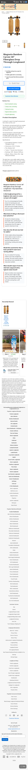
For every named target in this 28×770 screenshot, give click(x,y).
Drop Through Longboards (14, 673)
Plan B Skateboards (14, 576)
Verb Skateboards (14, 598)
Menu (4, 2)
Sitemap (14, 654)
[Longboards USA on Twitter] (18, 715)
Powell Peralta (14, 579)
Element (14, 540)
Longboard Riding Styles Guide (14, 616)
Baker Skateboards (14, 523)
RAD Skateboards (14, 583)
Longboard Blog (14, 642)
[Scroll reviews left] (3, 353)
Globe (14, 550)
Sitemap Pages (14, 657)
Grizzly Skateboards (14, 552)
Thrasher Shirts (14, 689)
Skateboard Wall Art (14, 680)
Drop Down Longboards (14, 668)
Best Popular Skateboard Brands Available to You (14, 652)
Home (3, 11)
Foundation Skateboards (14, 545)
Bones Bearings (14, 708)
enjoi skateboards (14, 543)
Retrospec (14, 502)
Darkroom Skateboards (14, 533)
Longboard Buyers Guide (14, 611)
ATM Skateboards (14, 521)
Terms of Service (14, 635)
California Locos (14, 490)
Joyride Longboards (14, 500)
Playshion (14, 498)
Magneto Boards (14, 495)
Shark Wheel (14, 505)
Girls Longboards (14, 687)
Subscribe (4, 739)
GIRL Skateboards (14, 547)
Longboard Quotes (14, 647)
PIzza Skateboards (14, 574)
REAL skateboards (14, 588)
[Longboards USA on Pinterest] (10, 715)
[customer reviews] (14, 65)
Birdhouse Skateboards (14, 528)
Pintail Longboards (14, 663)
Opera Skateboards (14, 569)
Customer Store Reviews (11, 96)
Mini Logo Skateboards (14, 567)
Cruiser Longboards (14, 670)
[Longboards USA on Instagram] (6, 715)
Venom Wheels (14, 703)
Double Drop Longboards (14, 675)
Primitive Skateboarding (14, 581)
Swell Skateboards (14, 593)
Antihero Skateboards (14, 519)
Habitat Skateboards (14, 555)
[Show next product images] (6, 41)
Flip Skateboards (14, 586)
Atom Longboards (14, 488)
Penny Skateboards (14, 571)
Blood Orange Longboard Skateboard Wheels (14, 701)
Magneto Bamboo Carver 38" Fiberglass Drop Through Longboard (6, 319)
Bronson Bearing (14, 706)
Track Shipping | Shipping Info (14, 623)
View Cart (14, 621)
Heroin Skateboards (14, 559)
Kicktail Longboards (14, 665)
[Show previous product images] (3, 41)
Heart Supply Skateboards (14, 557)
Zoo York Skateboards (14, 600)
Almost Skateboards (14, 516)
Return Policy (14, 637)
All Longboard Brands (14, 649)
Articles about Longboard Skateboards (14, 640)
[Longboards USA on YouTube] (14, 715)
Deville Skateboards (14, 493)
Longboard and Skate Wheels (14, 682)
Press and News (14, 645)
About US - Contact (14, 630)
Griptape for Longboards (14, 685)
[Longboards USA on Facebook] (22, 715)
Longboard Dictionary (14, 619)
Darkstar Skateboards (14, 535)
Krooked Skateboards (14, 564)
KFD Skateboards (14, 562)
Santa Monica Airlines (14, 591)
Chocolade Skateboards (14, 531)
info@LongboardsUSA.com (14, 728)
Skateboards (14, 677)
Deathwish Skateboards (14, 538)
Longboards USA (18, 754)
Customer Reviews (14, 718)
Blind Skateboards (14, 526)
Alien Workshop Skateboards (14, 514)
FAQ (14, 607)
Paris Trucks (14, 696)
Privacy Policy (14, 633)
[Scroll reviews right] (24, 353)
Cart (24, 2)
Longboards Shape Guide (14, 614)
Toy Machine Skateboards (14, 595)
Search (14, 609)
